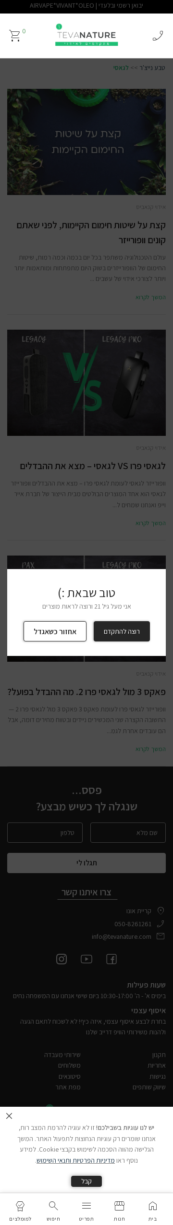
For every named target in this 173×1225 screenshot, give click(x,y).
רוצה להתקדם (122, 631)
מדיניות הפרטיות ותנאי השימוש (76, 1160)
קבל (86, 1181)
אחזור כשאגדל (55, 631)
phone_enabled (157, 35)
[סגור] (9, 1116)
